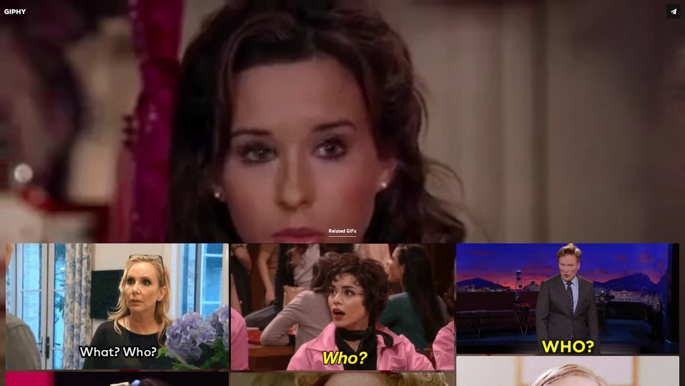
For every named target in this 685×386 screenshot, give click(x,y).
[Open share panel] (673, 11)
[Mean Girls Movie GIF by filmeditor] (342, 193)
